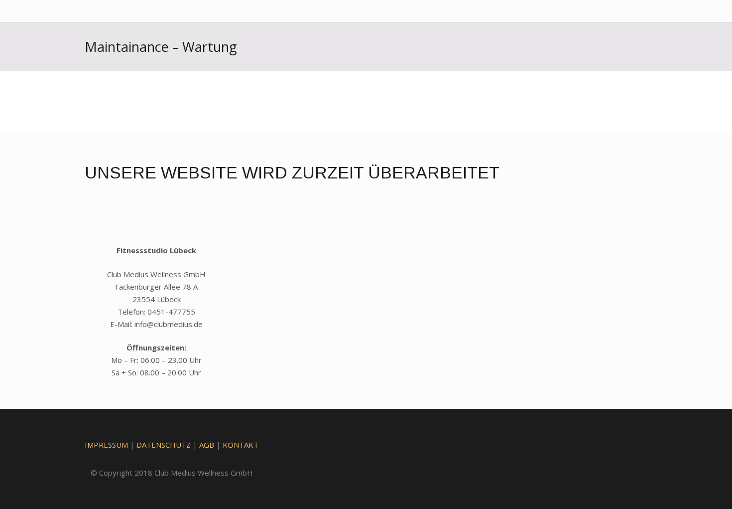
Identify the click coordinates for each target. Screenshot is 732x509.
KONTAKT (240, 445)
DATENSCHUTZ (163, 445)
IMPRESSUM (106, 445)
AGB (206, 445)
